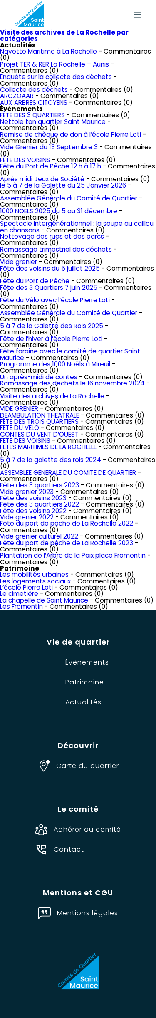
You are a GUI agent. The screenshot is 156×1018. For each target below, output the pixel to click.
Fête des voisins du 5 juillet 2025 (50, 268)
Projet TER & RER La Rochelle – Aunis (54, 64)
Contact (69, 849)
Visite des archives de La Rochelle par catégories (64, 35)
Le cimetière (19, 593)
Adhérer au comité (87, 829)
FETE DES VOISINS (25, 440)
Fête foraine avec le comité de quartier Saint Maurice (70, 354)
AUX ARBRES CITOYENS (33, 102)
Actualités (83, 702)
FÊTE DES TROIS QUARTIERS (39, 421)
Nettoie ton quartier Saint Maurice (53, 121)
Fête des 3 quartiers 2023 (39, 485)
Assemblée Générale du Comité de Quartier (68, 198)
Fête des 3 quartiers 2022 (39, 504)
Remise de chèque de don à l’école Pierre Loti (70, 134)
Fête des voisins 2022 (33, 511)
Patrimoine (84, 682)
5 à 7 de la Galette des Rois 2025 (51, 325)
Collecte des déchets (34, 89)
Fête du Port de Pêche (34, 281)
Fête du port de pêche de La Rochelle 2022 (66, 523)
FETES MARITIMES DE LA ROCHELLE (48, 446)
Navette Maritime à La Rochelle (48, 51)
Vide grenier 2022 (27, 517)
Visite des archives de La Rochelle (52, 396)
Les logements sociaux (35, 581)
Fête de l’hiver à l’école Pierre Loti (51, 338)
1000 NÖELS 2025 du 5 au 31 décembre (58, 211)
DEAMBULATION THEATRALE (39, 415)
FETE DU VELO (19, 427)
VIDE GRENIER (19, 408)
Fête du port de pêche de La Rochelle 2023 (66, 543)
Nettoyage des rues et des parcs (52, 236)
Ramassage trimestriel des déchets (56, 249)
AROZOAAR (17, 95)
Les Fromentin (21, 606)
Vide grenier (18, 261)
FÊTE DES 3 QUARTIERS (32, 115)
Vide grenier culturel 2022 (39, 536)
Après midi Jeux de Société (42, 179)
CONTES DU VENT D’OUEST (39, 434)
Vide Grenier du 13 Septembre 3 (49, 147)
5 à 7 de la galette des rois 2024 (50, 459)
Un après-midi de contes (38, 377)
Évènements (87, 662)
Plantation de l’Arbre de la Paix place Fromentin (73, 555)
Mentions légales (87, 913)
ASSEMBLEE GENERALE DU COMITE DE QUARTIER (68, 472)
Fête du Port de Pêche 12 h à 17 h (50, 166)
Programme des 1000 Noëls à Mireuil (55, 364)
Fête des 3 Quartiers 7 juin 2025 (48, 287)
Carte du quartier (87, 766)
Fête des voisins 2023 (33, 498)
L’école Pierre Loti (26, 587)
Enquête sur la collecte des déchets (56, 76)
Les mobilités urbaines (34, 574)
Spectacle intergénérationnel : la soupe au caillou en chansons (77, 226)
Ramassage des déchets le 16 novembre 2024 (72, 383)
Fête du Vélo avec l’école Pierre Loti (55, 300)
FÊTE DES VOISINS (25, 160)
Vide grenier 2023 (27, 491)
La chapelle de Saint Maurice (44, 600)
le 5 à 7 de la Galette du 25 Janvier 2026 (63, 185)
